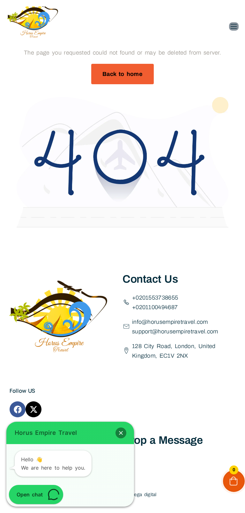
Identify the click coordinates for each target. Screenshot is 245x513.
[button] (120, 433)
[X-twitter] (33, 409)
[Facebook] (18, 409)
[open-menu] (234, 26)
